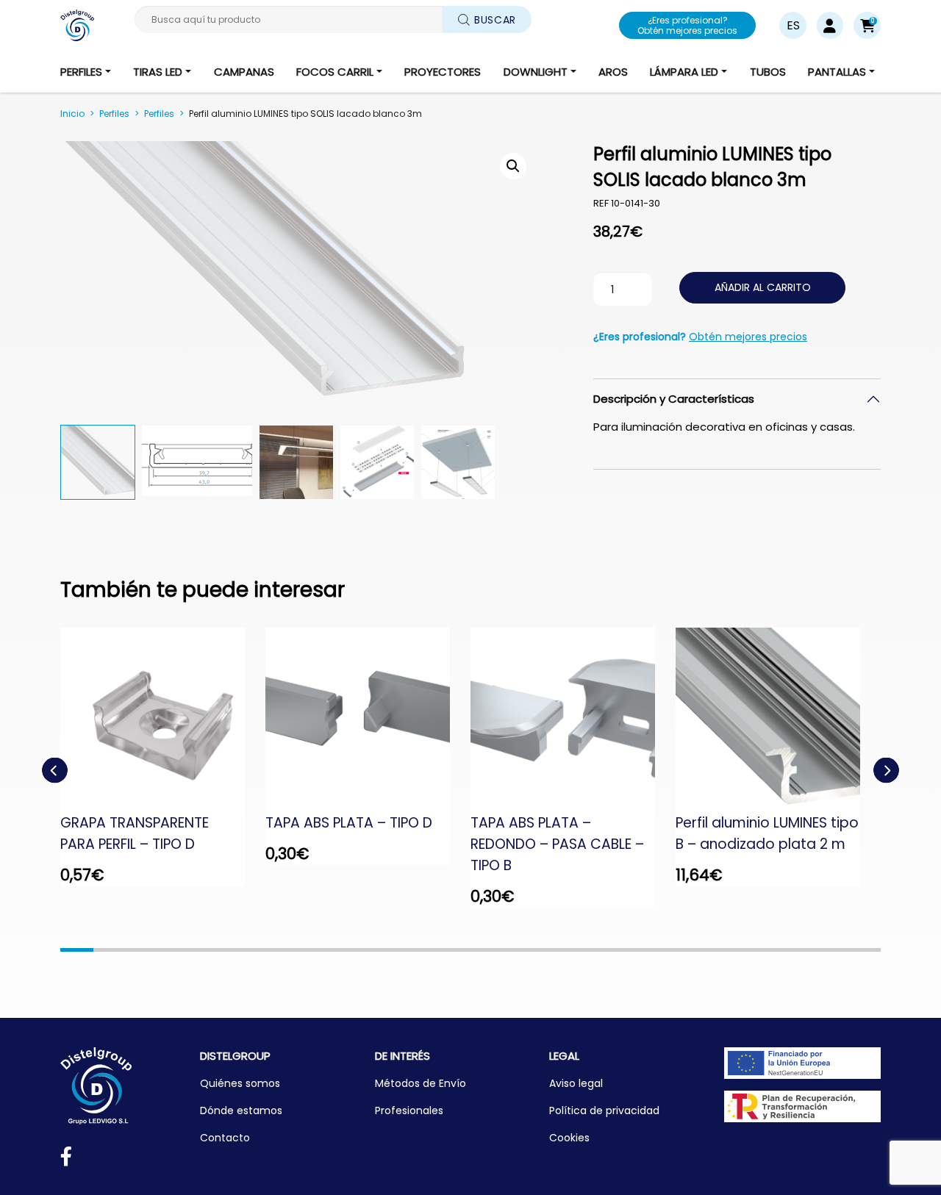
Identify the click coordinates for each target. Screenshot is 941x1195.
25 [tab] (864, 950)
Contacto (225, 1137)
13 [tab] (470, 950)
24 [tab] (831, 950)
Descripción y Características (673, 398)
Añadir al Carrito (763, 287)
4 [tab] (175, 950)
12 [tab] (437, 950)
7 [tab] (273, 950)
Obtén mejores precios (748, 336)
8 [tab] (306, 950)
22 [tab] (765, 950)
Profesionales (409, 1110)
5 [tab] (208, 950)
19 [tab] (667, 950)
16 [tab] (569, 950)
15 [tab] (536, 950)
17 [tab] (601, 950)
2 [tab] (109, 950)
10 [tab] (372, 950)
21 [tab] (733, 950)
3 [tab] (142, 950)
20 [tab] (700, 950)
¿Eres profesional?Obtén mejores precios (687, 25)
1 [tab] (76, 950)
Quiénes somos (240, 1083)
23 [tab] (798, 950)
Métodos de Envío (420, 1083)
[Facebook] (66, 1159)
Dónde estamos (241, 1110)
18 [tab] (634, 950)
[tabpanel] (162, 757)
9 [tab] (339, 950)
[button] (867, 25)
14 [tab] (503, 950)
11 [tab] (404, 950)
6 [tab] (240, 950)
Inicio (72, 113)
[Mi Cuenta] (829, 25)
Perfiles (114, 113)
